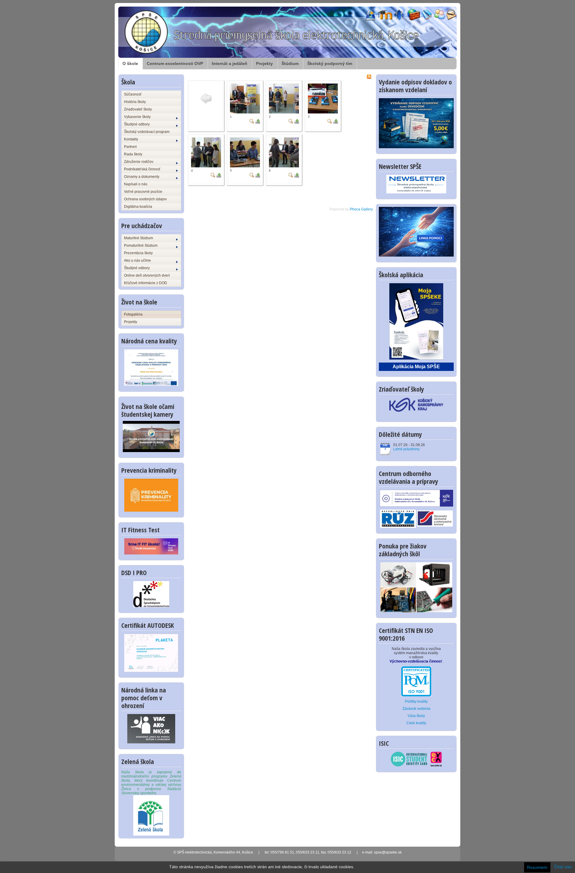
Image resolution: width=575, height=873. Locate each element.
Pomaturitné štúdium (141, 245)
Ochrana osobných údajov (145, 199)
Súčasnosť (133, 94)
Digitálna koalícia (138, 206)
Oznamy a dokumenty (141, 177)
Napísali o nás (135, 184)
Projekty (264, 63)
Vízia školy (416, 716)
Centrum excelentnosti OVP (175, 63)
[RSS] (369, 76)
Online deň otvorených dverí (147, 275)
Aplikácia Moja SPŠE (416, 366)
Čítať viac (563, 866)
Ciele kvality (416, 723)
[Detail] (251, 121)
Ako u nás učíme (137, 260)
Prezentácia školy (138, 253)
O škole (130, 63)
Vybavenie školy (137, 117)
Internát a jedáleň (229, 63)
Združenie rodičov (138, 162)
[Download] (257, 121)
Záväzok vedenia (416, 709)
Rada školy (133, 154)
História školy (135, 102)
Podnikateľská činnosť (142, 169)
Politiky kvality (416, 701)
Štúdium (290, 63)
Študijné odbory (137, 124)
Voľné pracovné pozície (143, 192)
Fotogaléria (133, 314)
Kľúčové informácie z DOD (145, 283)
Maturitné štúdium (138, 238)
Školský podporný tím (329, 63)
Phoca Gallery (361, 209)
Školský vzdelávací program (147, 132)
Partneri (130, 147)
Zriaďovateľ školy (138, 109)
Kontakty (131, 139)
